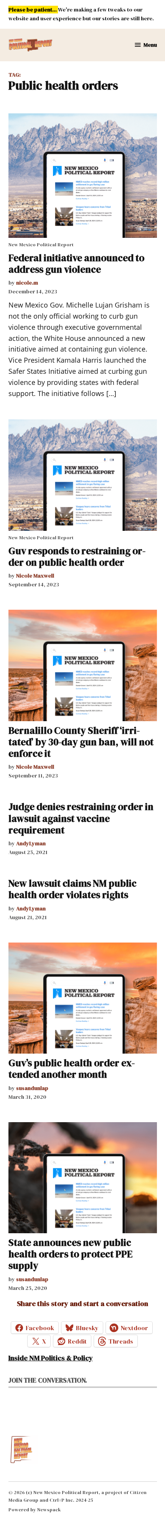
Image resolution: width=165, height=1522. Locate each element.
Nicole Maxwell (35, 575)
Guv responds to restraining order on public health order (76, 556)
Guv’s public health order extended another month (71, 1068)
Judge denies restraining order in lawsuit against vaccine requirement (80, 818)
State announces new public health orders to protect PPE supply (70, 1254)
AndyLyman (31, 843)
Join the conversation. (47, 1380)
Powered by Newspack (34, 1509)
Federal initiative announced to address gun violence (76, 263)
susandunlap (32, 1088)
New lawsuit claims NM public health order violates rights (72, 889)
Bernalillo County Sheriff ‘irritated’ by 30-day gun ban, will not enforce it (80, 742)
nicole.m (27, 282)
